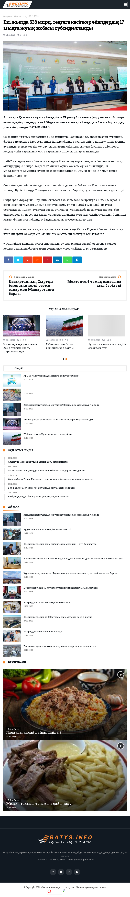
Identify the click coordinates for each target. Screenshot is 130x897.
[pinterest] (47, 260)
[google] (27, 260)
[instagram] (69, 872)
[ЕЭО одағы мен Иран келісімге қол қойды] (65, 326)
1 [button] (63, 359)
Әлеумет (7, 16)
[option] (22, 334)
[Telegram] (77, 872)
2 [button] (66, 359)
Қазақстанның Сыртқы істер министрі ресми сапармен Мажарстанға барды (31, 286)
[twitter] (18, 260)
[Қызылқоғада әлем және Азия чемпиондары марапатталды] (22, 326)
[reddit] (37, 260)
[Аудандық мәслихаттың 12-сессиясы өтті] (107, 325)
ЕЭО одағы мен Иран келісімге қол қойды (60, 346)
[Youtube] (61, 872)
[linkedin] (57, 260)
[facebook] (8, 260)
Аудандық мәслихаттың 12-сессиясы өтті (107, 346)
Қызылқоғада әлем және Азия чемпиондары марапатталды (20, 348)
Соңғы (19, 368)
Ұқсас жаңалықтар (64, 309)
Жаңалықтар (20, 16)
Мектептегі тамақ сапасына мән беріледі (94, 282)
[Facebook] (53, 872)
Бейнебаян (13, 729)
